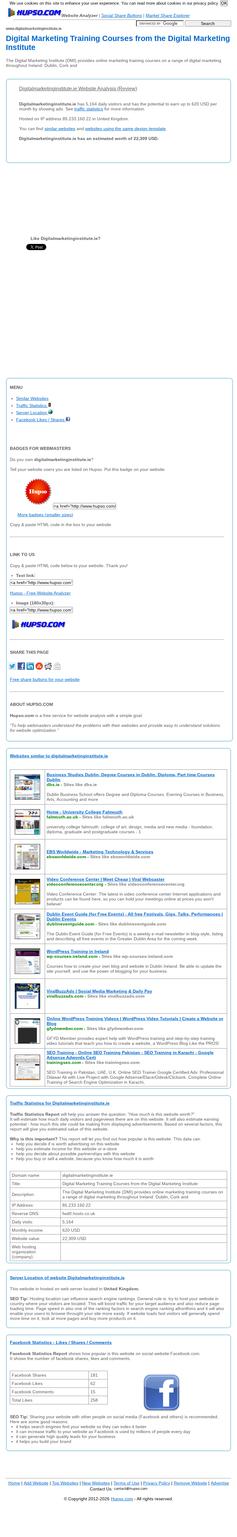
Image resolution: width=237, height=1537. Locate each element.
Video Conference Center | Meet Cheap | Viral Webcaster (105, 879)
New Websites (96, 1483)
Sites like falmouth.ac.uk (108, 816)
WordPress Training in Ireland (78, 951)
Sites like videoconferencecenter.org (146, 884)
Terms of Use (126, 1483)
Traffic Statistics (32, 405)
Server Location (32, 412)
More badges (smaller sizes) (45, 514)
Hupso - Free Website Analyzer (40, 593)
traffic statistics (88, 108)
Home (14, 1483)
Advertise (220, 1483)
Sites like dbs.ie (80, 784)
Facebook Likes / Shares (41, 419)
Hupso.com (122, 1498)
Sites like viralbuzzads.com (115, 996)
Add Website (36, 1483)
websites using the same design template (125, 128)
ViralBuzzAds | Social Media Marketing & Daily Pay (99, 991)
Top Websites (65, 1483)
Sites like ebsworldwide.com (120, 856)
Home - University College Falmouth (85, 812)
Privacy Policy (156, 1483)
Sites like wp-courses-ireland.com (137, 956)
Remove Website (190, 1483)
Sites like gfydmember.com (115, 1028)
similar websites (59, 128)
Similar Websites (32, 398)
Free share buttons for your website (45, 679)
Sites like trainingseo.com (112, 1062)
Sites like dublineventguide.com (132, 923)
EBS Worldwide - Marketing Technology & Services (100, 851)
